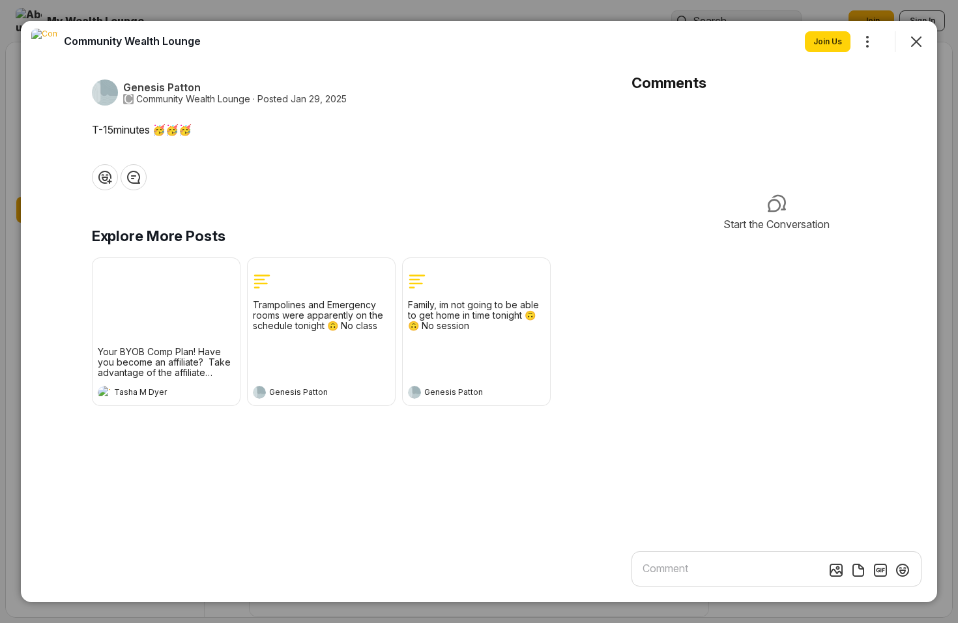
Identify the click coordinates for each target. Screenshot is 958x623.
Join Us (827, 41)
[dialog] (479, 311)
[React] (105, 177)
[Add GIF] (880, 570)
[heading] (153, 393)
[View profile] (104, 392)
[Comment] (134, 177)
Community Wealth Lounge (193, 99)
